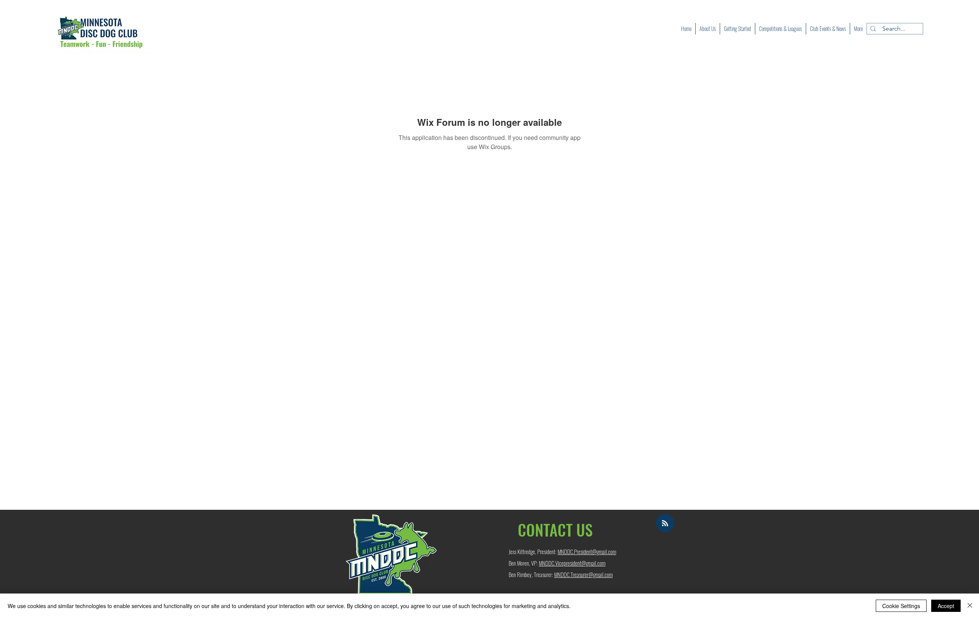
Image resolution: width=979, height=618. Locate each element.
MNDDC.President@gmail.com (587, 551)
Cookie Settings (901, 606)
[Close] (969, 606)
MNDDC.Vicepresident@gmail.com (572, 563)
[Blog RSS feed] (665, 523)
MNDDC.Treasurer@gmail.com (583, 574)
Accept (946, 606)
